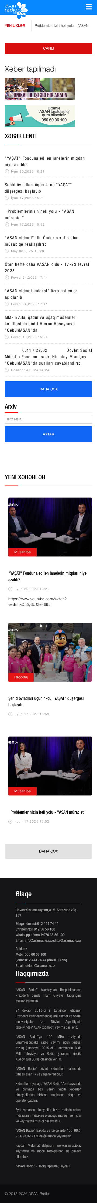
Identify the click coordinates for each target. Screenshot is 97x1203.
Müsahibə (22, 552)
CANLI (48, 48)
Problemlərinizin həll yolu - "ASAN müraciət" (60, 26)
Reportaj (21, 677)
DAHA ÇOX (49, 389)
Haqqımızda (32, 974)
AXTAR (48, 434)
